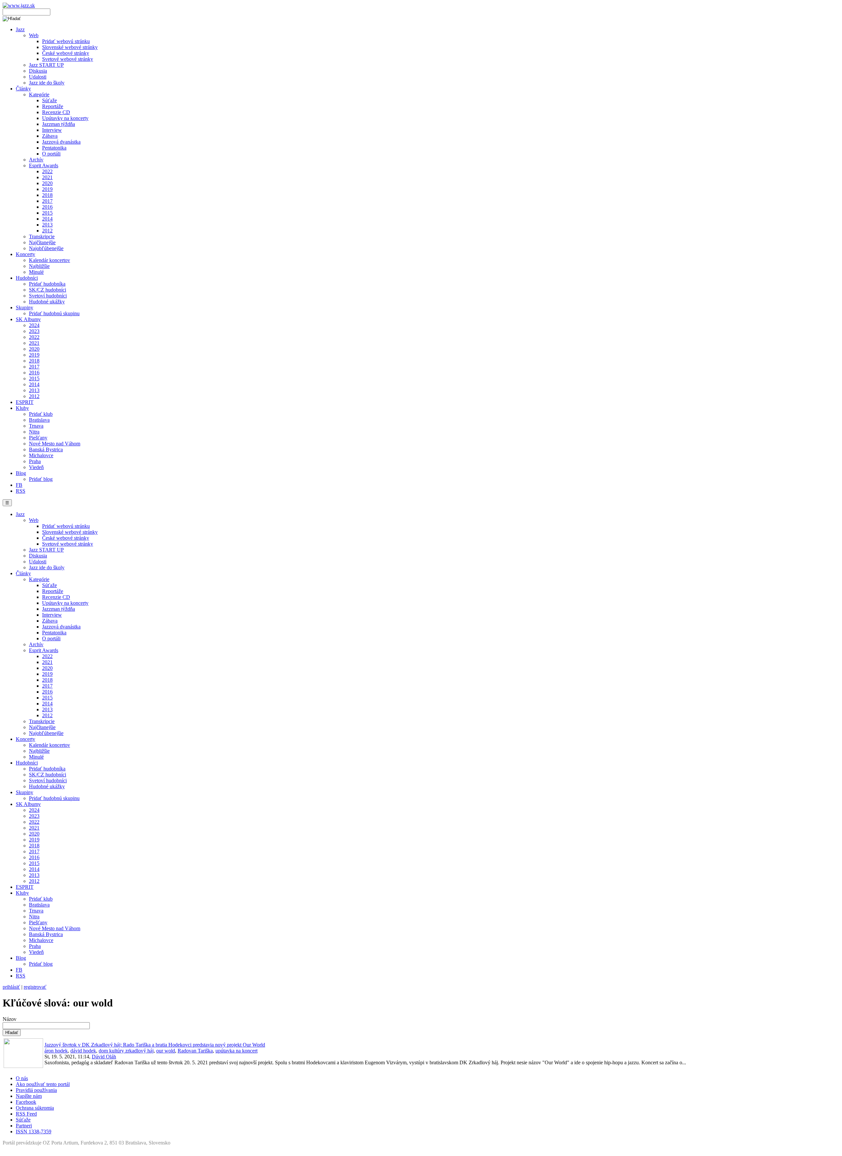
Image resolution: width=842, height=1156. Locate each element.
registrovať (35, 987)
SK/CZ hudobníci (47, 290)
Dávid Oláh (104, 1056)
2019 (47, 189)
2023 (34, 331)
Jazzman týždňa (58, 124)
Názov (9, 1019)
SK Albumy (28, 319)
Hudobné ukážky (47, 301)
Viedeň (36, 467)
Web (33, 35)
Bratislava (39, 420)
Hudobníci (27, 278)
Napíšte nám (29, 1096)
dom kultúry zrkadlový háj (126, 1050)
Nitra (34, 432)
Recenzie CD (56, 112)
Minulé (36, 272)
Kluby (22, 408)
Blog (21, 473)
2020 (47, 183)
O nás (22, 1078)
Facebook (26, 1102)
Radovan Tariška (195, 1050)
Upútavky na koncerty (65, 118)
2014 (47, 219)
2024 (34, 325)
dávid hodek (83, 1050)
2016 (47, 207)
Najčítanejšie (42, 242)
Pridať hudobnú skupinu (54, 313)
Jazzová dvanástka (61, 142)
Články (23, 88)
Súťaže (49, 100)
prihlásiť (11, 987)
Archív (36, 159)
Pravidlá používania (36, 1090)
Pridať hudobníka (47, 284)
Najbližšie (39, 266)
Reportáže (52, 106)
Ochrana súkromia (35, 1108)
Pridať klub (41, 414)
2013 (47, 224)
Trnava (36, 426)
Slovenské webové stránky (70, 47)
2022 (47, 171)
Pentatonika (54, 148)
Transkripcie (42, 236)
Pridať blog (41, 479)
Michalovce (41, 455)
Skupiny (24, 307)
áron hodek (56, 1050)
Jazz (20, 29)
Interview (52, 130)
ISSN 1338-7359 (33, 1131)
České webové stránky (65, 53)
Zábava (50, 136)
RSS (20, 491)
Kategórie (39, 94)
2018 (47, 195)
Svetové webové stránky (67, 59)
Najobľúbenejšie (46, 248)
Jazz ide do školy (46, 82)
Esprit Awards (43, 165)
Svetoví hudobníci (48, 295)
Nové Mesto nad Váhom (54, 443)
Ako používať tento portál (43, 1084)
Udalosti (37, 77)
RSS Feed (26, 1114)
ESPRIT (25, 402)
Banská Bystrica (46, 449)
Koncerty (25, 254)
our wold (165, 1050)
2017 (47, 201)
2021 (47, 177)
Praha (35, 461)
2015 (47, 213)
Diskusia (38, 71)
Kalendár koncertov (49, 260)
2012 (47, 230)
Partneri (24, 1125)
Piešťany (38, 437)
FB (19, 485)
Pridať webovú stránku (66, 41)
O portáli (51, 153)
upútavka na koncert (236, 1050)
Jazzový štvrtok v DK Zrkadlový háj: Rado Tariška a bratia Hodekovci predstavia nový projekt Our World (154, 1045)
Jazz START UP (46, 65)
